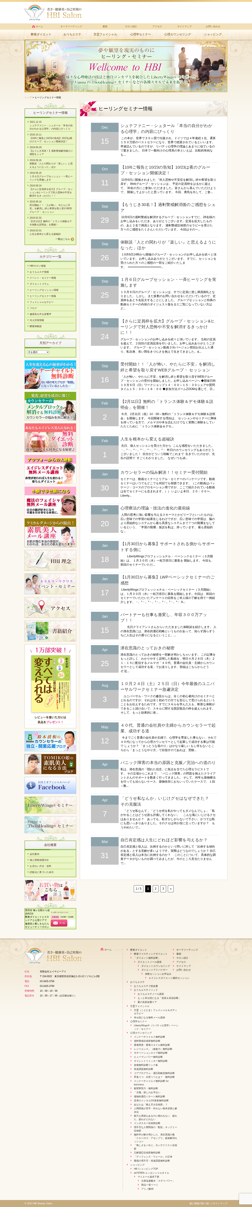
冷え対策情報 (37, 320)
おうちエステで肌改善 (146, 986)
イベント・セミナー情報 (43, 277)
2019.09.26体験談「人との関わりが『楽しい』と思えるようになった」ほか (51, 163)
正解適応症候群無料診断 (147, 1152)
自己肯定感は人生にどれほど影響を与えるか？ (164, 840)
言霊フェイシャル (105, 34)
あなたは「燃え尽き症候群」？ (151, 1104)
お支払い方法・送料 (40, 866)
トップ (28, 97)
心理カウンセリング (177, 34)
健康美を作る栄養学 (40, 314)
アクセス (157, 26)
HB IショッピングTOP (146, 1168)
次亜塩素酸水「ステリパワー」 (158, 1180)
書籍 (105, 26)
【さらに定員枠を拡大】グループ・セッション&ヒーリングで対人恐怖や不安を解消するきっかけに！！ (167, 327)
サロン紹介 (131, 26)
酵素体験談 (36, 326)
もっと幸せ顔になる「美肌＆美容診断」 (159, 998)
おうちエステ (72, 34)
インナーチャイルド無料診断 (149, 1036)
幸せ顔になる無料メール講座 (149, 1017)
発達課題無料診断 (143, 1069)
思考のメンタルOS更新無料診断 (151, 1100)
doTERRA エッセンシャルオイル (151, 1172)
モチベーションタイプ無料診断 (151, 1052)
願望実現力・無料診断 (146, 1088)
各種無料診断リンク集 (146, 1065)
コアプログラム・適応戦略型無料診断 (154, 1073)
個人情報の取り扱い (200, 1203)
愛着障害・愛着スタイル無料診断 (152, 1045)
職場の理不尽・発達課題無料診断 (152, 1160)
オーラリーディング (71, 26)
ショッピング (213, 34)
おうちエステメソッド (146, 990)
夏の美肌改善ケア (147, 1002)
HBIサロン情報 (38, 265)
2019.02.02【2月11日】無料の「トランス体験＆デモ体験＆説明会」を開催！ (51, 221)
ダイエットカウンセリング (155, 966)
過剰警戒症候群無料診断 (147, 1041)
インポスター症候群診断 (147, 1123)
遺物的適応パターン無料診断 (149, 1096)
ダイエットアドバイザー (154, 969)
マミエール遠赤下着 (148, 1176)
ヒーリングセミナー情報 (43, 296)
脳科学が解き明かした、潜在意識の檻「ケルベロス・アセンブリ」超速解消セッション (155, 1138)
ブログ (33, 308)
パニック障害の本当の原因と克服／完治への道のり (168, 762)
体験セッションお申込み (158, 974)
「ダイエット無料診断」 (147, 958)
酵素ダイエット (41, 34)
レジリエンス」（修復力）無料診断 (153, 1049)
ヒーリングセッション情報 (44, 290)
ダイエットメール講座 (150, 962)
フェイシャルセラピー (42, 302)
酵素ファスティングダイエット (151, 953)
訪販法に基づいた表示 (42, 872)
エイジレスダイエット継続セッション (169, 978)
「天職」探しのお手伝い (147, 1092)
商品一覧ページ (149, 1184)
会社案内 (34, 854)
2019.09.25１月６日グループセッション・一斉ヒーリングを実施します (51, 176)
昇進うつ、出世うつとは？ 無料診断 (154, 1077)
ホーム (39, 26)
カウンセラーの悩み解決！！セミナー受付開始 (164, 472)
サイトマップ (184, 26)
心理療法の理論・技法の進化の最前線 (155, 508)
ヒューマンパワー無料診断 (148, 1057)
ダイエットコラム (39, 284)
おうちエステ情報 (39, 272)
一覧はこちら (63, 239)
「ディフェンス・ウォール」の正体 (153, 1156)
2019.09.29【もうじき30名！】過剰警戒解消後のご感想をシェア (51, 151)
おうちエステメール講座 (151, 994)
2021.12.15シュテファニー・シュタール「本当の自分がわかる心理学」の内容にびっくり (51, 125)
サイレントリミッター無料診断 (151, 1061)
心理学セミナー (140, 34)
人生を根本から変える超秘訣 (147, 439)
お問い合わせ (213, 26)
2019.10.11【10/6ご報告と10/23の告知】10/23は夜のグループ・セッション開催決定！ (51, 138)
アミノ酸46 (147, 1188)
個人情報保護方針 (39, 860)
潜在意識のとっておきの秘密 (147, 648)
